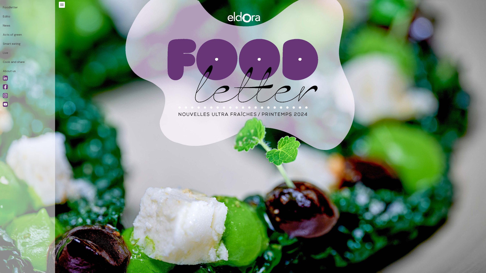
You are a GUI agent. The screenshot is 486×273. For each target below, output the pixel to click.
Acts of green (12, 35)
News (6, 25)
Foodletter (10, 7)
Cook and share (14, 62)
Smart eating (12, 44)
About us (9, 71)
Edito (6, 16)
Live (5, 53)
